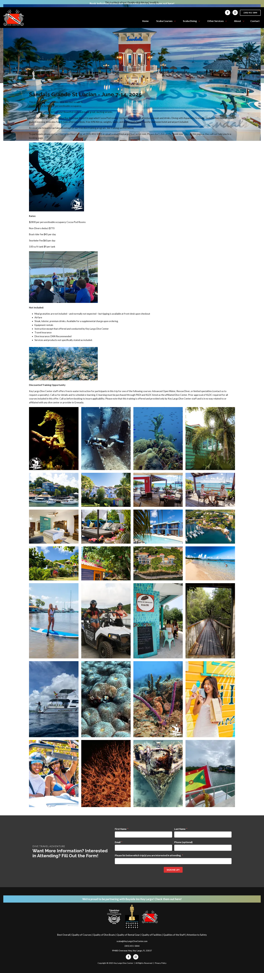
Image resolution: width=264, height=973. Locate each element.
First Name (121, 828)
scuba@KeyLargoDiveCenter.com (132, 941)
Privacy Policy (160, 963)
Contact (255, 21)
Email (117, 842)
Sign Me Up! (173, 869)
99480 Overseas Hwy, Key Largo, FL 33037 (132, 950)
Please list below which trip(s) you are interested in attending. (148, 855)
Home (145, 21)
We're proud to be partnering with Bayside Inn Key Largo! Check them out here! (132, 899)
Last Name (179, 828)
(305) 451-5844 (250, 12)
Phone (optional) (183, 842)
